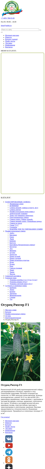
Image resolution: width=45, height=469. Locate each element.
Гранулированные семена (19, 217)
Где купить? (5, 417)
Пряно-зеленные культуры (19, 260)
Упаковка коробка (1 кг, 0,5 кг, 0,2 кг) (23, 280)
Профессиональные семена (15, 231)
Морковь (13, 251)
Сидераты (13, 227)
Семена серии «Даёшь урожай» (21, 219)
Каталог (11, 39)
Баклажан (13, 235)
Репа (11, 266)
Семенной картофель (13, 276)
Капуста (13, 243)
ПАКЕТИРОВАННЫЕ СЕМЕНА (17, 202)
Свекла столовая (16, 268)
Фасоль (12, 274)
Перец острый (15, 256)
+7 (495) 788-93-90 (8, 18)
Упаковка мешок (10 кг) (18, 282)
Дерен (12, 289)
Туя (11, 299)
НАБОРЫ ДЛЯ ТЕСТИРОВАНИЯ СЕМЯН (26, 229)
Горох (12, 237)
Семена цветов (15, 210)
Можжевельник (15, 295)
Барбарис (13, 288)
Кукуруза (13, 247)
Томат (12, 270)
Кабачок (13, 241)
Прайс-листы (10, 41)
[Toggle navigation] (2, 32)
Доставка (8, 43)
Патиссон (13, 254)
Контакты (9, 47)
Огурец (12, 252)
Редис (12, 262)
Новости (8, 37)
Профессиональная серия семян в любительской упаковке (22, 212)
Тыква (12, 272)
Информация (10, 45)
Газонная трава (10, 278)
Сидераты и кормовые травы (16, 286)
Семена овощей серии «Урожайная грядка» (26, 221)
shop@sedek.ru (6, 25)
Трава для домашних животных (21, 215)
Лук (11, 249)
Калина (12, 291)
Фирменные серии (16, 204)
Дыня (12, 239)
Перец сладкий (15, 258)
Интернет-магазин (12, 35)
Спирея (12, 297)
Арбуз (12, 233)
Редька (12, 264)
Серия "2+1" (14, 225)
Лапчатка (13, 293)
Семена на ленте (16, 223)
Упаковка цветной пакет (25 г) (21, 284)
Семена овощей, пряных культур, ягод (24, 208)
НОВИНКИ (14, 206)
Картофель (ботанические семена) (22, 245)
